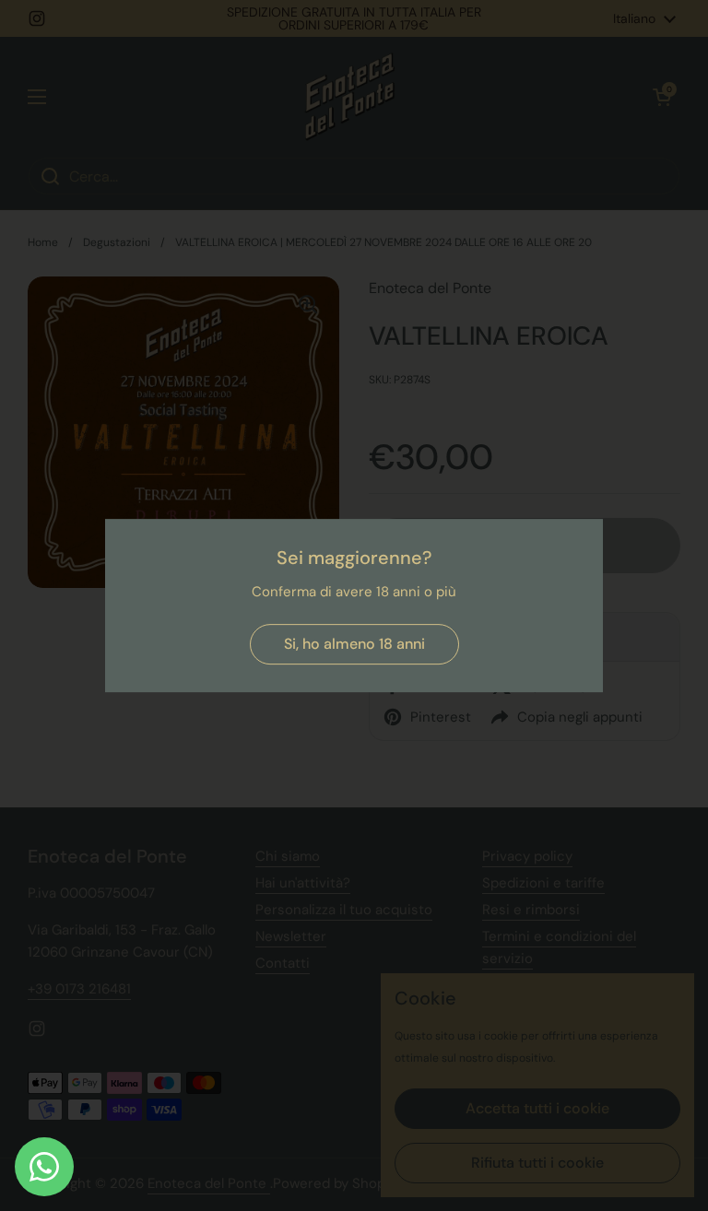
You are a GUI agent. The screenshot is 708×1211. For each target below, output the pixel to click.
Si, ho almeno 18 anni (354, 643)
